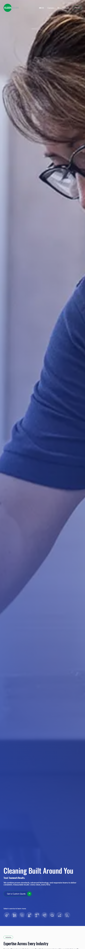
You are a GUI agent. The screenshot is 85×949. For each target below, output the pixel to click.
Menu (77, 7)
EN (40, 7)
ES (43, 7)
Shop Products (63, 7)
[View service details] (7, 915)
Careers (50, 7)
